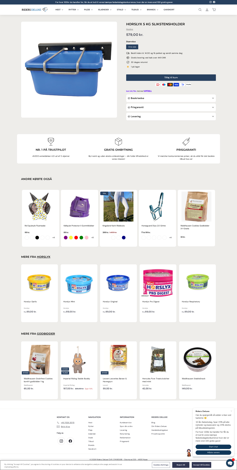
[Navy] (124, 238)
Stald (120, 9)
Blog (153, 422)
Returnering (125, 434)
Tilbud (135, 9)
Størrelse (131, 41)
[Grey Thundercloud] (118, 238)
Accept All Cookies (201, 465)
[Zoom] (69, 69)
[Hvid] (113, 238)
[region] (118, 465)
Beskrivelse (137, 98)
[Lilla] (66, 238)
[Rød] (76, 238)
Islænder (103, 9)
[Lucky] (42, 238)
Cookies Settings (160, 465)
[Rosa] (86, 238)
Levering (135, 116)
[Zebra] (37, 238)
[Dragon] (32, 238)
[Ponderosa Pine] (164, 238)
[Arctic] (154, 238)
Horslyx (129, 29)
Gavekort (169, 9)
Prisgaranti (137, 107)
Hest (58, 9)
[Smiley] (27, 238)
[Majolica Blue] (149, 238)
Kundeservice (125, 422)
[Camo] (48, 238)
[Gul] (71, 238)
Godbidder (46, 333)
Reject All (181, 465)
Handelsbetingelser (159, 430)
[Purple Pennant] (144, 238)
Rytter (73, 9)
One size (132, 47)
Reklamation (125, 438)
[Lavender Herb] (159, 238)
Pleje (87, 9)
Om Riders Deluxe (159, 426)
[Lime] (81, 238)
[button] (230, 463)
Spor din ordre (126, 426)
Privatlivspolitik (158, 434)
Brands (151, 9)
